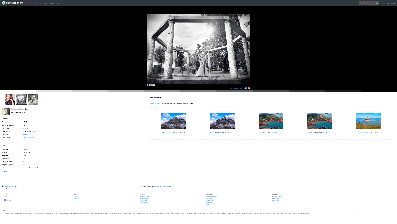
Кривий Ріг (168, 213)
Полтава (228, 213)
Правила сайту (210, 200)
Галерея (37, 3)
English (6, 196)
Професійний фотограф (10, 213)
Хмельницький (288, 213)
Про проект (209, 198)
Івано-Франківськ (124, 213)
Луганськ (182, 213)
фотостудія (59, 213)
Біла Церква (74, 213)
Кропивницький (176, 213)
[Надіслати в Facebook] (245, 89)
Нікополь (219, 213)
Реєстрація (391, 3)
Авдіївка (68, 213)
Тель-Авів (255, 213)
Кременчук (162, 213)
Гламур (25, 134)
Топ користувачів (144, 196)
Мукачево (208, 213)
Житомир (110, 213)
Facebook (8, 200)
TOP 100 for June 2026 (267, 132)
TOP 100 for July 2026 (169, 132)
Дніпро (101, 213)
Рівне (232, 213)
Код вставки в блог (236, 88)
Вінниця (92, 213)
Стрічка (27, 3)
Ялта (308, 213)
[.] (10, 95)
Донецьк (105, 213)
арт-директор (51, 213)
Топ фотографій (144, 198)
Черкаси (294, 213)
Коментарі (76, 198)
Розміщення (275, 198)
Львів (190, 213)
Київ (153, 213)
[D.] (33, 95)
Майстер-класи (276, 200)
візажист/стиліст (32, 213)
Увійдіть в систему (155, 103)
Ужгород (273, 213)
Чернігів (299, 213)
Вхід (383, 3)
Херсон (281, 213)
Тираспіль (267, 213)
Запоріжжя (116, 213)
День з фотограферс (211, 196)
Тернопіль (261, 213)
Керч (150, 213)
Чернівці (304, 213)
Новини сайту (209, 202)
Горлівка (96, 213)
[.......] (21, 95)
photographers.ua (9, 186)
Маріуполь (195, 213)
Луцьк (187, 213)
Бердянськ (81, 213)
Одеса (223, 213)
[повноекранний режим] (154, 85)
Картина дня (143, 200)
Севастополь (238, 213)
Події (207, 204)
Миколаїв (213, 213)
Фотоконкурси (144, 202)
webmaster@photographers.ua (162, 186)
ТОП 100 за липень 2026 (219, 132)
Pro (57, 3)
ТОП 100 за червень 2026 (317, 132)
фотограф (20, 213)
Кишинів (157, 213)
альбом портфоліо (28, 137)
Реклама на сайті (276, 196)
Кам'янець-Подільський (135, 213)
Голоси (4, 171)
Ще (51, 3)
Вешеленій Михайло (17, 109)
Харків (277, 213)
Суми (251, 213)
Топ (45, 3)
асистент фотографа (42, 213)
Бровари (86, 213)
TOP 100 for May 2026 (364, 132)
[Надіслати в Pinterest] (249, 89)
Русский (6, 194)
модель (25, 213)
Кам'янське (145, 213)
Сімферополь (245, 213)
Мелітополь (202, 213)
